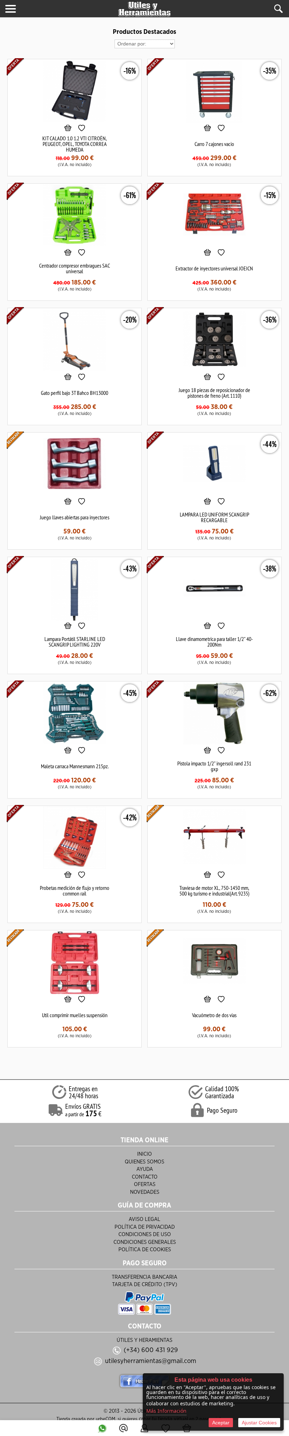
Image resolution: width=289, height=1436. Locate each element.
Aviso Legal (144, 1219)
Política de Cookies (144, 1249)
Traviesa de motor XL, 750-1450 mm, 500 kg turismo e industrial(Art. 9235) (214, 890)
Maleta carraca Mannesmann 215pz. (75, 766)
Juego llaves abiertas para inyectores (74, 517)
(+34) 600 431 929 (151, 1350)
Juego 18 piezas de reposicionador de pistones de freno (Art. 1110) (214, 392)
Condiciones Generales (144, 1242)
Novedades (144, 1192)
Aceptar (220, 1422)
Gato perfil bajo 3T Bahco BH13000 (74, 392)
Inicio (144, 1154)
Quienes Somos (144, 1162)
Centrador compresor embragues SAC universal (74, 268)
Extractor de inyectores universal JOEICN (214, 268)
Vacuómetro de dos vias (214, 1015)
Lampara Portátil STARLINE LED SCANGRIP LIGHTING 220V (74, 641)
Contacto (145, 1177)
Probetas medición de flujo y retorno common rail (74, 890)
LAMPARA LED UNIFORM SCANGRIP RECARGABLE (214, 517)
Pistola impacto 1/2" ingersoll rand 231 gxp (214, 766)
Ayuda (144, 1169)
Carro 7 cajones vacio (214, 143)
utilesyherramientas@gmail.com (150, 1361)
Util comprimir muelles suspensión (74, 1015)
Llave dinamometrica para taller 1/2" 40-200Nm (214, 641)
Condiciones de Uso (144, 1234)
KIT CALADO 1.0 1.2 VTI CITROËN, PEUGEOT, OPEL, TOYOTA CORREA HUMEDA (74, 144)
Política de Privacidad (145, 1227)
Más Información (166, 1410)
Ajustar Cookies (259, 1422)
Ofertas (144, 1184)
